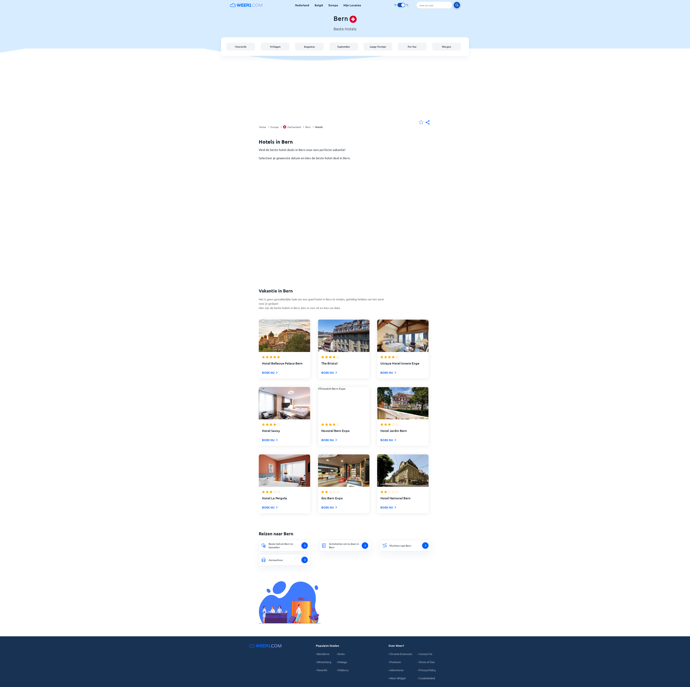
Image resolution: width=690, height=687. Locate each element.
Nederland (302, 5)
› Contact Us (425, 654)
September (343, 46)
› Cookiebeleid (426, 678)
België (319, 5)
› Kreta (341, 654)
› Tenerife (321, 670)
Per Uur (412, 46)
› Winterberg (323, 662)
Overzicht (241, 46)
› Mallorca (343, 670)
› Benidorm (322, 654)
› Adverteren (396, 670)
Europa (333, 5)
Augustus (309, 46)
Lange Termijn (378, 46)
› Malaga (342, 662)
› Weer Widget (397, 678)
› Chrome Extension (400, 654)
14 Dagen (275, 46)
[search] (457, 5)
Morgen (446, 46)
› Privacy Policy (427, 670)
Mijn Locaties (352, 5)
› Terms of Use (426, 662)
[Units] (401, 5)
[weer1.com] (246, 5)
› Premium (394, 662)
